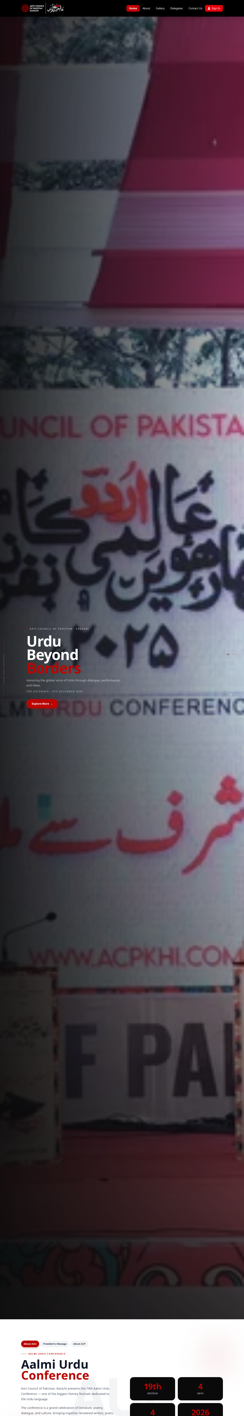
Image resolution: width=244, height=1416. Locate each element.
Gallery (160, 8)
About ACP (79, 1343)
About (146, 8)
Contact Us (195, 8)
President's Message (55, 1343)
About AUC (30, 1343)
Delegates (176, 8)
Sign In (216, 8)
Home (133, 8)
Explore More (42, 697)
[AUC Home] (55, 8)
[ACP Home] (32, 8)
